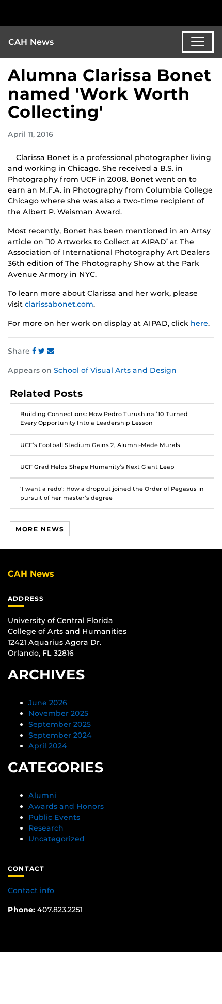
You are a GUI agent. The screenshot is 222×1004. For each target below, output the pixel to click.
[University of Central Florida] (78, 13)
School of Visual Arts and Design (115, 370)
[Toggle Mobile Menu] (211, 12)
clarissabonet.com (59, 304)
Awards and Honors (66, 806)
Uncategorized (56, 838)
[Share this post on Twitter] (42, 351)
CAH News (31, 42)
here (199, 323)
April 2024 (47, 746)
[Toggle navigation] (198, 42)
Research (46, 828)
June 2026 (47, 702)
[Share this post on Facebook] (35, 351)
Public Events (54, 817)
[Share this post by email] (50, 351)
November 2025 (58, 713)
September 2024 (60, 735)
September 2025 (59, 724)
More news (39, 529)
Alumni (42, 795)
